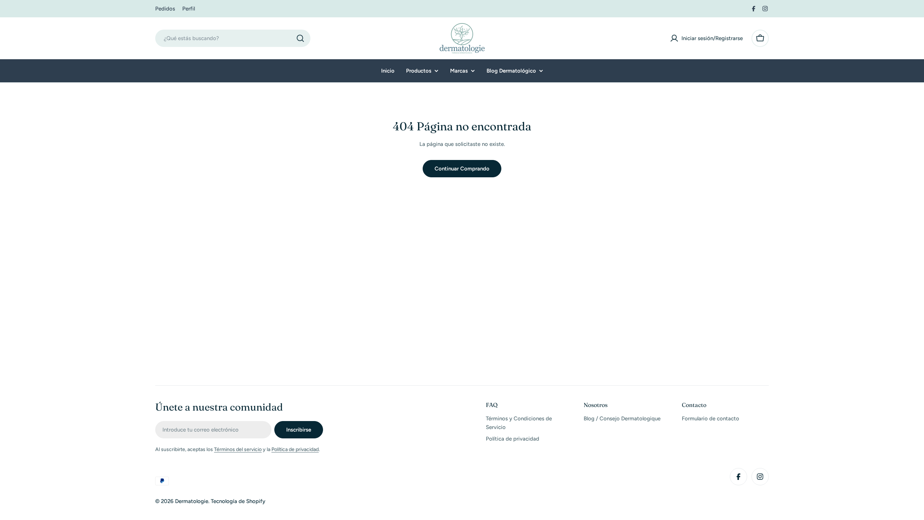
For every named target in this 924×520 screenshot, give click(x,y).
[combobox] (232, 38)
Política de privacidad (295, 449)
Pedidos (165, 8)
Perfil (188, 8)
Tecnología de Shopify (238, 501)
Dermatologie (191, 501)
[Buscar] (300, 38)
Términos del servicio (238, 449)
